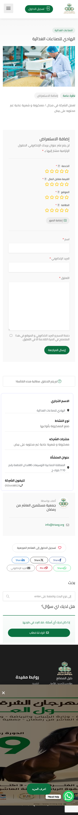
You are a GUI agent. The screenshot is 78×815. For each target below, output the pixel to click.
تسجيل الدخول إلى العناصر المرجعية (36, 547)
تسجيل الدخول (36, 8)
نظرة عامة (69, 95)
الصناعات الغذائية (64, 30)
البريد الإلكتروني (59, 258)
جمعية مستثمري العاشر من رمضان (36, 507)
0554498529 (15, 483)
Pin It (43, 568)
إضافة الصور (56, 220)
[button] (3, 693)
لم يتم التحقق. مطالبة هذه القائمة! (37, 381)
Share (56, 560)
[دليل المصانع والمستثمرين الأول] (63, 8)
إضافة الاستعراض (47, 95)
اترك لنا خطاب (37, 632)
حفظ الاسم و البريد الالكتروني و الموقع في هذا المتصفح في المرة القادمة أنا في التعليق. (42, 337)
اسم (65, 239)
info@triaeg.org (54, 524)
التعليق (64, 278)
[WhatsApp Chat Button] (68, 796)
